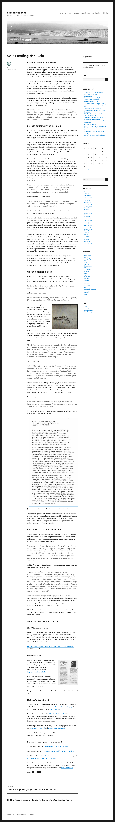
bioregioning (87, 259)
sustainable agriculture (90, 289)
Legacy (69, 707)
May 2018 (86, 234)
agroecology (87, 255)
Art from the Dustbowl (37, 728)
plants (85, 282)
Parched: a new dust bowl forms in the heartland (58, 751)
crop (85, 262)
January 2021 (87, 211)
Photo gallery (59, 707)
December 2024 (88, 197)
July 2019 (86, 222)
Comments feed (88, 310)
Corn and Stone (88, 96)
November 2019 (88, 220)
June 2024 (86, 199)
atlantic (86, 257)
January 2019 (87, 227)
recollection (96, 13)
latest (70, 13)
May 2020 (86, 215)
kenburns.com (54, 709)
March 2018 (87, 238)
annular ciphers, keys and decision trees (95, 126)
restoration (87, 285)
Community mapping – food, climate (94, 103)
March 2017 (87, 241)
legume (86, 275)
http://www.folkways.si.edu (36, 672)
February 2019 (88, 225)
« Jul (88, 169)
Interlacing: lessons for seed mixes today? (95, 117)
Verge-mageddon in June (91, 94)
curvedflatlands (16, 12)
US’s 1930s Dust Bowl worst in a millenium (41, 758)
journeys (86, 271)
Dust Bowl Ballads (67, 767)
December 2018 (88, 229)
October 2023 (87, 201)
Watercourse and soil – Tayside (92, 98)
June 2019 (86, 224)
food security (87, 269)
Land (85, 273)
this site (105, 13)
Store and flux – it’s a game (91, 99)
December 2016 (88, 243)
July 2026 (86, 192)
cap (85, 261)
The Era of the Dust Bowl (56, 728)
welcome (63, 13)
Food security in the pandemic (92, 119)
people (76, 13)
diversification (88, 266)
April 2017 (86, 239)
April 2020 (87, 216)
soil (8, 72)
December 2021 (88, 204)
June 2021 (86, 208)
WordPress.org (88, 312)
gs (7, 67)
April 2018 (86, 236)
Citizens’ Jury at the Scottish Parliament (94, 135)
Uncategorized (88, 291)
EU (85, 268)
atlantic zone (85, 13)
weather (86, 292)
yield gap (86, 294)
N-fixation (87, 278)
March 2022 (87, 202)
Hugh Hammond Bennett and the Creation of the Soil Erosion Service (50, 646)
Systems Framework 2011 (91, 101)
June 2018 (86, 232)
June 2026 (87, 193)
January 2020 (87, 218)
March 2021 (87, 209)
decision (86, 264)
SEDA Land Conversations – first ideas (94, 114)
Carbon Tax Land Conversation (92, 108)
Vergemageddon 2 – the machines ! (93, 92)
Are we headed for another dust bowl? (56, 746)
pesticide (86, 280)
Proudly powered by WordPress (25, 814)
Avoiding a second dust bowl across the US (59, 756)
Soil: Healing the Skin (90, 124)
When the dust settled (56, 714)
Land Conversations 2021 (91, 115)
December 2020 (88, 213)
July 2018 (86, 231)
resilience (86, 284)
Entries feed (87, 308)
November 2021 (88, 206)
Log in (85, 306)
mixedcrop (87, 276)
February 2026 (88, 195)
